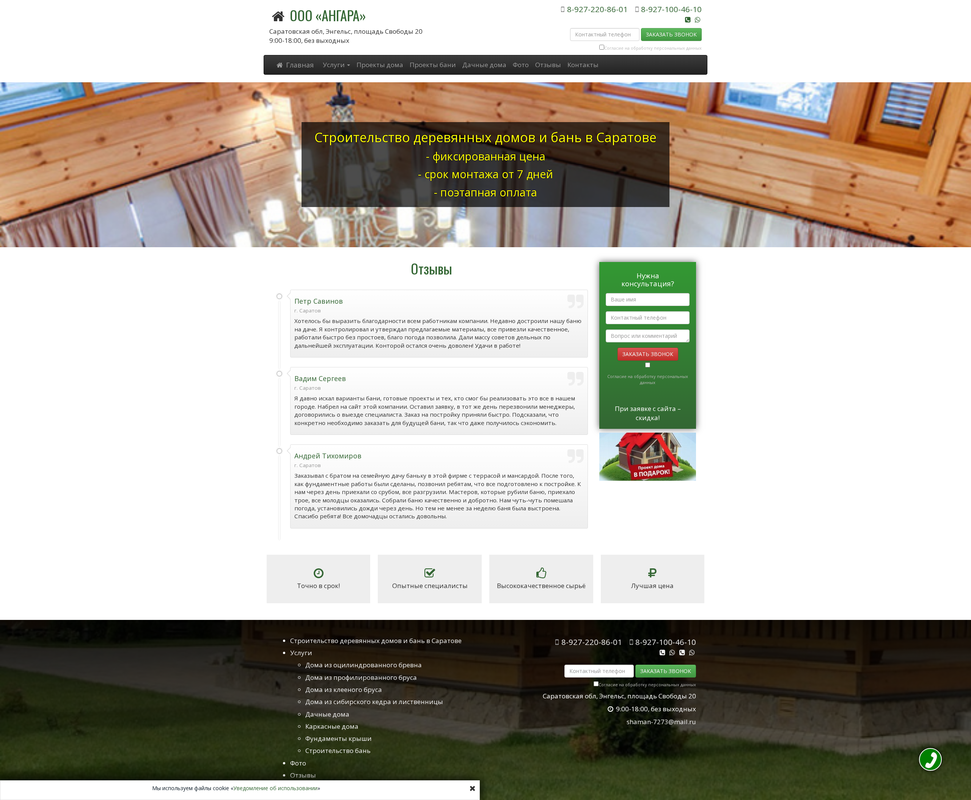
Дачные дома (484, 64)
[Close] (473, 788)
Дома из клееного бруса (343, 689)
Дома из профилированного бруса (361, 677)
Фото (521, 64)
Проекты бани (433, 64)
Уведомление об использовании (275, 788)
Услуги (301, 652)
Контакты (583, 64)
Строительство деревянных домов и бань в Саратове (376, 640)
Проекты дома (380, 64)
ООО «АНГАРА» (328, 15)
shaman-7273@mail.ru (661, 721)
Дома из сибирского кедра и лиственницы (374, 701)
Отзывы (548, 64)
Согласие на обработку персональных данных (653, 48)
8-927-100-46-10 (671, 9)
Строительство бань (338, 750)
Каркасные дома (331, 726)
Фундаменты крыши (338, 738)
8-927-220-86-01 (597, 9)
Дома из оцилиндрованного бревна (363, 664)
